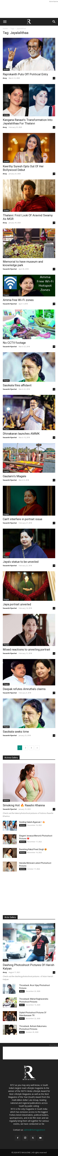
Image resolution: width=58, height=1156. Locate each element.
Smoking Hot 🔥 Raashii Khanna (24, 805)
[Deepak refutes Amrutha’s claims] (29, 672)
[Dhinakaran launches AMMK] (29, 412)
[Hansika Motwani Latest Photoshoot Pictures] (10, 867)
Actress (6, 800)
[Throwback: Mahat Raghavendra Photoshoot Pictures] (10, 1002)
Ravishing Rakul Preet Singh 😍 (33, 849)
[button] (4, 22)
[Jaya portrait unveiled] (29, 586)
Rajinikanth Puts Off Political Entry (25, 74)
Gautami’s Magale (14, 476)
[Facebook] (17, 1138)
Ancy (5, 78)
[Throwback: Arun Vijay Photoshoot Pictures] (10, 989)
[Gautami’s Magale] (29, 458)
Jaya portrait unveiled (17, 604)
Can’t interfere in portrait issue (22, 519)
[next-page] (37, 747)
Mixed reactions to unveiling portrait (26, 649)
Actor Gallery (10, 917)
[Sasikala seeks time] (29, 713)
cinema (6, 69)
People (6, 257)
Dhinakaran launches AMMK (21, 433)
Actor (5, 960)
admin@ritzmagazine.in (34, 1129)
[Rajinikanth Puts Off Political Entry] (29, 54)
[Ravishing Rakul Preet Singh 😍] (10, 853)
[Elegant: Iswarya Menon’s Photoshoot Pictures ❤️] (10, 839)
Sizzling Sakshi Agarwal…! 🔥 (32, 822)
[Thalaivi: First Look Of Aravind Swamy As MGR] (29, 195)
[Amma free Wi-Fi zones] (29, 285)
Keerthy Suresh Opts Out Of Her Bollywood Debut (23, 168)
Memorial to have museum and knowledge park (23, 263)
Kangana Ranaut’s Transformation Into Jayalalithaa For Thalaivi (28, 121)
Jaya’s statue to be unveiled (21, 561)
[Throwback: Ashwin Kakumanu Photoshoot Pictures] (10, 1030)
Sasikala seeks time (16, 731)
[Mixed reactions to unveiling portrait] (29, 630)
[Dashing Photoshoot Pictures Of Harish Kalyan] (29, 942)
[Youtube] (40, 1138)
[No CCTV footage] (29, 324)
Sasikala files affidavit (17, 385)
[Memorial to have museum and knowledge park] (29, 243)
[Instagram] (25, 1138)
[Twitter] (33, 1138)
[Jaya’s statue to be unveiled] (29, 543)
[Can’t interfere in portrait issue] (29, 500)
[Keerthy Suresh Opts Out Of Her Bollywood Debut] (29, 148)
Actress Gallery (11, 757)
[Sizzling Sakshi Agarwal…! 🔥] (10, 826)
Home (5, 28)
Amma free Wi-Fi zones (18, 300)
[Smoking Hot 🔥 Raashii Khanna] (29, 782)
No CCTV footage (14, 342)
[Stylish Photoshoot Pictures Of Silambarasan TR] (10, 1016)
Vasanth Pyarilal (10, 269)
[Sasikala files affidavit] (29, 367)
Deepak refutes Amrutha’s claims (24, 689)
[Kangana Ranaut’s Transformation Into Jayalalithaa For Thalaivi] (29, 100)
